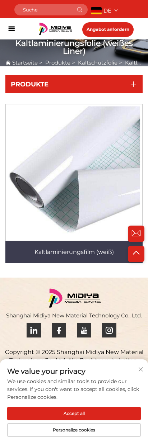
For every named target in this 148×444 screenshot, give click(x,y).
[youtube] (84, 330)
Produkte (57, 62)
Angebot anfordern (108, 29)
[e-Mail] (136, 234)
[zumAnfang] (136, 254)
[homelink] (55, 28)
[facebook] (59, 330)
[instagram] (109, 330)
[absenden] (80, 9)
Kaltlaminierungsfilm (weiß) (74, 252)
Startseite (25, 62)
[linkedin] (34, 330)
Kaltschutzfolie (97, 62)
